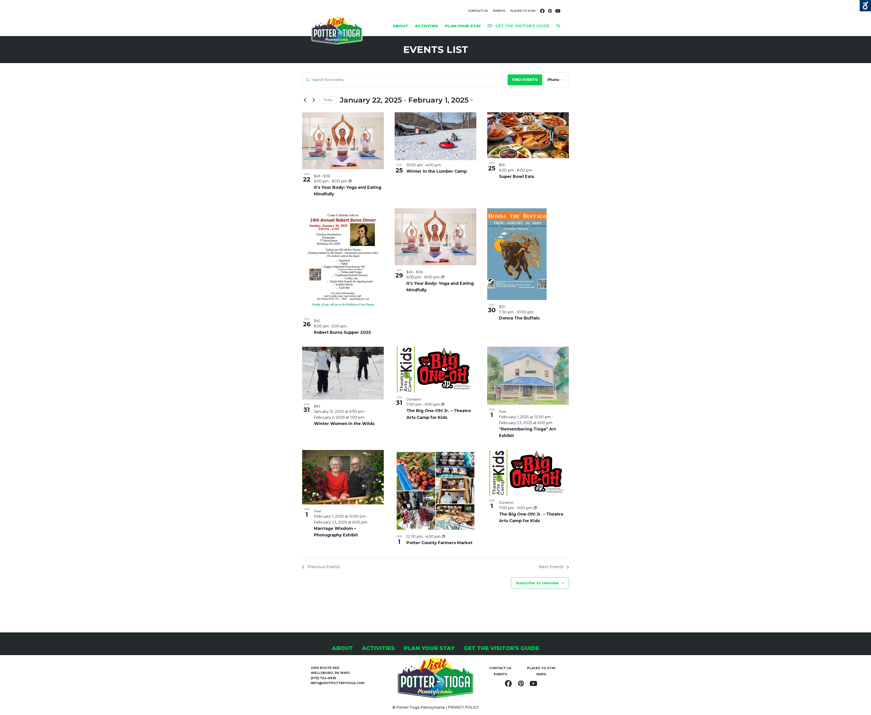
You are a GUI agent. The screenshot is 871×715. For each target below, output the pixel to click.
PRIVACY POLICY (463, 707)
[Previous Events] (305, 100)
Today (328, 100)
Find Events (525, 80)
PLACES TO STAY (523, 10)
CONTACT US (478, 10)
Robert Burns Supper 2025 (342, 332)
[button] (558, 26)
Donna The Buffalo (519, 318)
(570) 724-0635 (323, 678)
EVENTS (499, 10)
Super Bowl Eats (516, 176)
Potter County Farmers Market (439, 542)
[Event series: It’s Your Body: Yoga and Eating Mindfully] (350, 181)
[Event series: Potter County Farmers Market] (443, 536)
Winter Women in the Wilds (344, 423)
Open (865, 5)
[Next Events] (313, 100)
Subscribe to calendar (537, 583)
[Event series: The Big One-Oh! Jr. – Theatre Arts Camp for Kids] (442, 404)
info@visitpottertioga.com (337, 683)
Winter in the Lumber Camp (436, 171)
